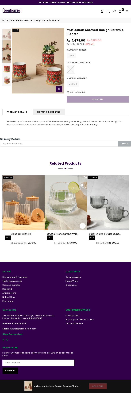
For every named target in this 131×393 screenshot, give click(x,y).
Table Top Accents (12, 280)
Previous (14, 60)
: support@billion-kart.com (22, 328)
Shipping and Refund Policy (80, 319)
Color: (79, 62)
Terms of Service (74, 323)
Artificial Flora (9, 292)
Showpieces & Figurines (14, 277)
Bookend (7, 288)
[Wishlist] (114, 11)
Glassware (71, 284)
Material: (77, 78)
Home (5, 20)
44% (8, 237)
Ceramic (73, 83)
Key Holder (8, 301)
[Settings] (102, 11)
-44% (15, 30)
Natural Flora (8, 297)
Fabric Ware (72, 280)
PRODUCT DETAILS (17, 112)
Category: (76, 50)
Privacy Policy (73, 315)
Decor (71, 55)
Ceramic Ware (73, 277)
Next (61, 60)
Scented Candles (11, 284)
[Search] (108, 11)
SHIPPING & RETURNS (49, 112)
